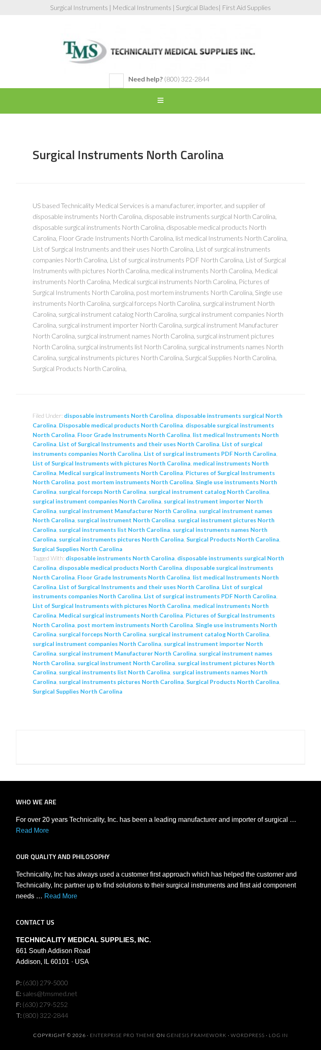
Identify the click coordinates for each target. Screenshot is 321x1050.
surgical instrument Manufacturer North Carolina (127, 510)
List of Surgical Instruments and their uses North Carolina (139, 443)
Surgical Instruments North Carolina (128, 154)
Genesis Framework (196, 1035)
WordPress (248, 1035)
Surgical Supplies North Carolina (77, 548)
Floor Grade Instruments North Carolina (133, 434)
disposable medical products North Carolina (120, 567)
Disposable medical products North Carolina (121, 425)
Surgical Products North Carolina (232, 539)
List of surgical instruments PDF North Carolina (210, 453)
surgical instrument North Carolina (126, 520)
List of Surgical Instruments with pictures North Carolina (112, 463)
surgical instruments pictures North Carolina (121, 539)
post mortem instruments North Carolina (135, 482)
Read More (32, 830)
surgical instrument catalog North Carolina (209, 491)
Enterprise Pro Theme (122, 1035)
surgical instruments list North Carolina (114, 529)
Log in (278, 1035)
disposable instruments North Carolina (118, 415)
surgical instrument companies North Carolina (97, 501)
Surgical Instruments (160, 48)
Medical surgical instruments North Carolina (121, 472)
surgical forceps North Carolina (102, 491)
